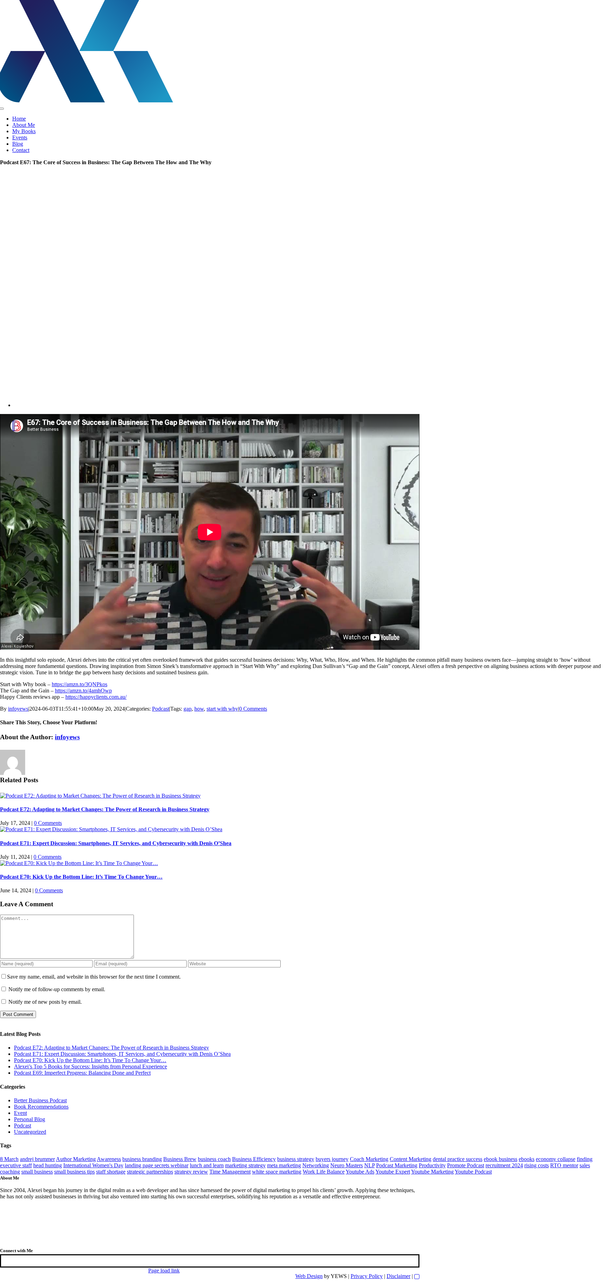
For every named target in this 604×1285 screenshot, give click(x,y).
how (199, 709)
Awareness (109, 1159)
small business (37, 1172)
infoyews (18, 709)
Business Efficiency (254, 1159)
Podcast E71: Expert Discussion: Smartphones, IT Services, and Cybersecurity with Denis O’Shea (115, 843)
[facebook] (2, 1260)
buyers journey (332, 1159)
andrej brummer (37, 1159)
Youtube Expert (392, 1172)
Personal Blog (29, 1119)
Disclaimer (398, 1276)
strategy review (191, 1172)
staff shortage (110, 1172)
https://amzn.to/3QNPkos (79, 684)
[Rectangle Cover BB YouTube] (223, 405)
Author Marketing (76, 1159)
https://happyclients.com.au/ (96, 697)
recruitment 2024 (504, 1165)
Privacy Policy (367, 1276)
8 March (9, 1159)
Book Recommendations (41, 1107)
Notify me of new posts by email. (45, 1002)
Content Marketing (410, 1159)
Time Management (230, 1172)
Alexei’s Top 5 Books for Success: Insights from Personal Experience (90, 1066)
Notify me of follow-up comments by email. (56, 989)
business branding (142, 1159)
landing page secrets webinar (156, 1165)
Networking (315, 1165)
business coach (214, 1159)
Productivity (432, 1165)
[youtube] (4, 1260)
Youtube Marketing (432, 1172)
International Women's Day (93, 1165)
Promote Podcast (465, 1165)
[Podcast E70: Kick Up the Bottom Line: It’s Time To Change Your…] (79, 863)
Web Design (309, 1276)
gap (188, 709)
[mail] (13, 1260)
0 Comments (253, 709)
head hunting (47, 1165)
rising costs (536, 1165)
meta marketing (284, 1165)
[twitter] (6, 1260)
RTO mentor (564, 1165)
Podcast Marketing (396, 1165)
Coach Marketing (369, 1159)
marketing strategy (245, 1165)
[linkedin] (8, 1260)
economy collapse (555, 1159)
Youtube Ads (360, 1172)
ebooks (526, 1159)
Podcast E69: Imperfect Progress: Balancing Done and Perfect (82, 1073)
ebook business (500, 1159)
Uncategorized (30, 1132)
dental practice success (457, 1159)
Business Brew (179, 1159)
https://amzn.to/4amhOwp (83, 691)
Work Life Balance (324, 1172)
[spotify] (10, 1260)
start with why (222, 709)
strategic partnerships (150, 1172)
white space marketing (276, 1172)
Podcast (160, 709)
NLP (369, 1165)
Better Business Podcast (40, 1100)
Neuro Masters (346, 1165)
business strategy (295, 1159)
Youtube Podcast (473, 1172)
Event (20, 1113)
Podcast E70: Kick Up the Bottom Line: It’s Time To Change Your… (81, 877)
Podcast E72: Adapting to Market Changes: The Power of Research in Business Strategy (104, 809)
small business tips (74, 1172)
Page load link (164, 1270)
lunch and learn (207, 1165)
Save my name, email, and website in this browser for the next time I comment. (94, 977)
